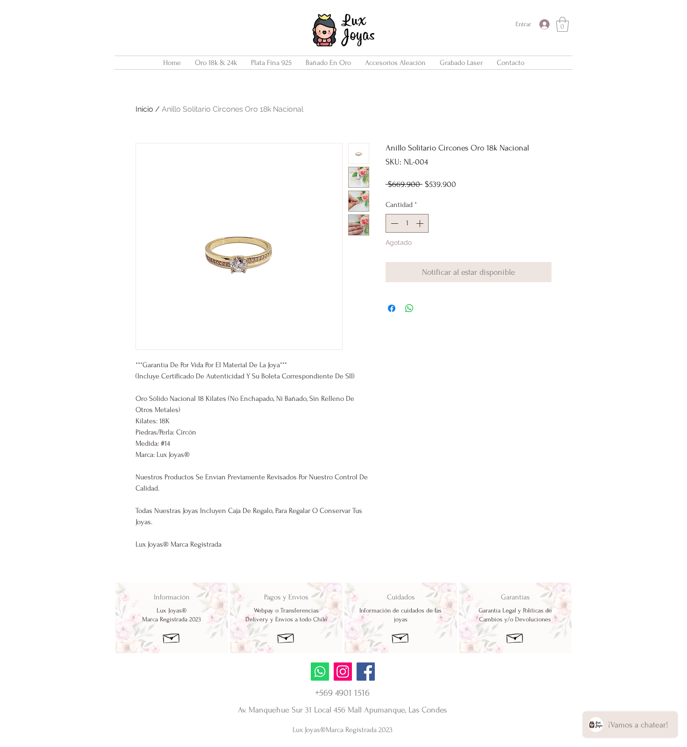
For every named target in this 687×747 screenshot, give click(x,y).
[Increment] (420, 223)
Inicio (144, 109)
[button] (562, 24)
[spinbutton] (407, 223)
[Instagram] (343, 671)
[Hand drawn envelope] (171, 637)
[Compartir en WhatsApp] (409, 308)
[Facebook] (366, 671)
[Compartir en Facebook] (391, 308)
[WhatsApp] (320, 671)
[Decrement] (393, 223)
